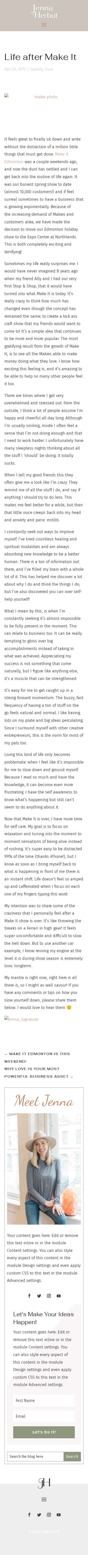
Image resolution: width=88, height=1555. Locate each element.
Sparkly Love (41, 69)
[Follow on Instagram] (49, 1296)
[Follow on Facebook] (29, 1296)
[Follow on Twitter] (39, 1296)
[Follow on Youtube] (59, 1296)
